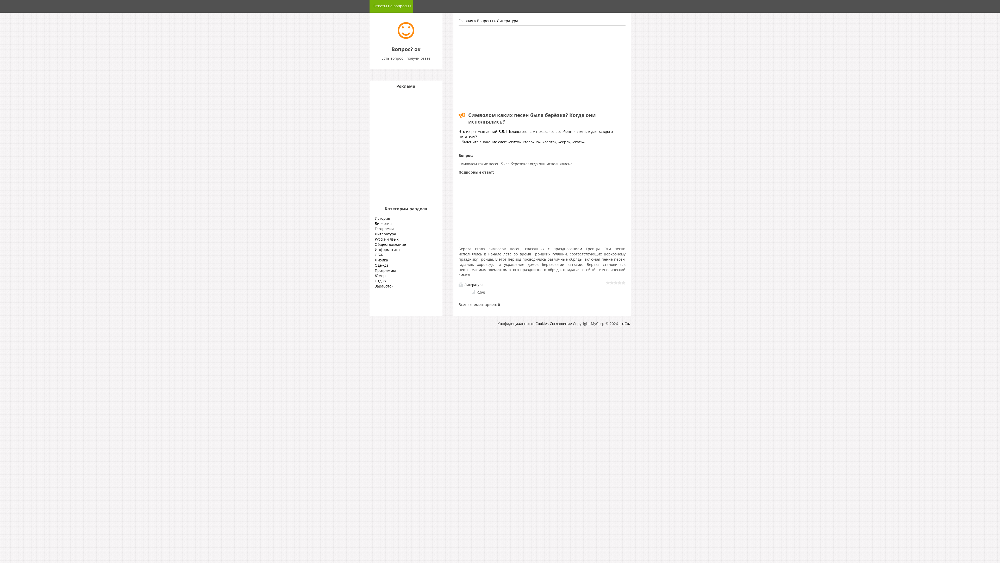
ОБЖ (379, 254)
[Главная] (406, 37)
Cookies (542, 323)
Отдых (380, 280)
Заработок (384, 286)
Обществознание (390, 244)
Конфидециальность (515, 323)
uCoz (626, 323)
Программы (385, 270)
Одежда (382, 265)
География (384, 228)
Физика (381, 260)
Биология (383, 223)
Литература (507, 20)
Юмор (380, 275)
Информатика (387, 249)
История (382, 218)
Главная (466, 20)
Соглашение (561, 323)
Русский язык (386, 239)
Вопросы (485, 20)
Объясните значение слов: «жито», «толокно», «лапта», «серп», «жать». (522, 141)
